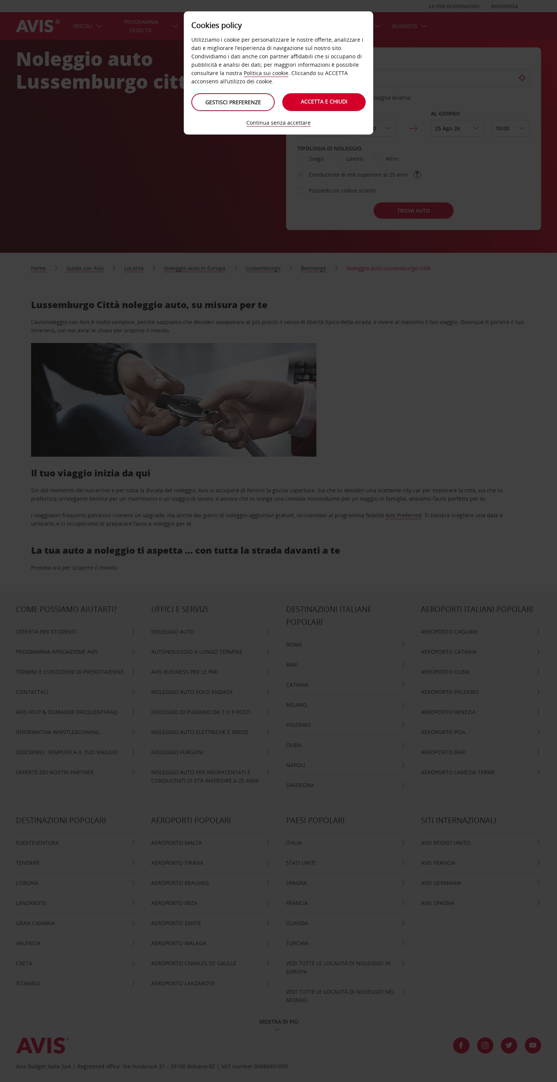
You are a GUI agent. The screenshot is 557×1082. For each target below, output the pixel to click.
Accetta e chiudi (324, 101)
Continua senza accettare (278, 122)
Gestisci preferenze (233, 102)
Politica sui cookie (266, 73)
